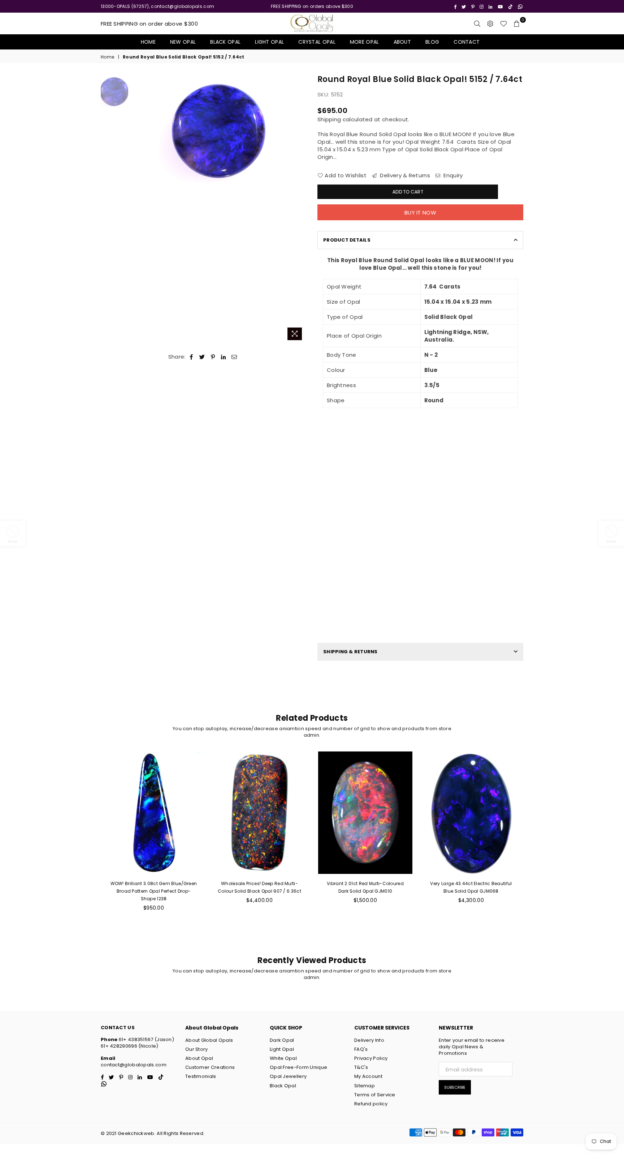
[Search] (477, 23)
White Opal (283, 1058)
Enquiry (452, 175)
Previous (138, 209)
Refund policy (370, 1103)
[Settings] (490, 23)
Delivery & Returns (404, 175)
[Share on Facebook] (191, 356)
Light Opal (269, 42)
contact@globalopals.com (133, 1064)
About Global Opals (209, 1040)
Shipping (329, 119)
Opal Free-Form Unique (298, 1067)
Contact (467, 42)
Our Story (196, 1049)
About (402, 42)
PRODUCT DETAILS (346, 240)
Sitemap (364, 1085)
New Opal (183, 42)
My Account (368, 1076)
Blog (432, 42)
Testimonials (200, 1076)
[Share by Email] (234, 356)
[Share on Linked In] (223, 356)
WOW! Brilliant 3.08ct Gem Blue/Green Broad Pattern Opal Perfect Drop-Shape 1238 (153, 891)
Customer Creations (210, 1067)
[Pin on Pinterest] (213, 356)
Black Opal (225, 42)
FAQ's (361, 1049)
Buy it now (420, 212)
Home (148, 42)
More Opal (364, 42)
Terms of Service (374, 1094)
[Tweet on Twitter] (202, 356)
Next (300, 209)
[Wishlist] (503, 23)
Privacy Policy (370, 1058)
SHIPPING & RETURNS (350, 651)
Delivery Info (369, 1040)
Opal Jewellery (288, 1076)
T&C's (361, 1067)
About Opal (199, 1058)
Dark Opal (282, 1040)
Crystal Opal (316, 42)
